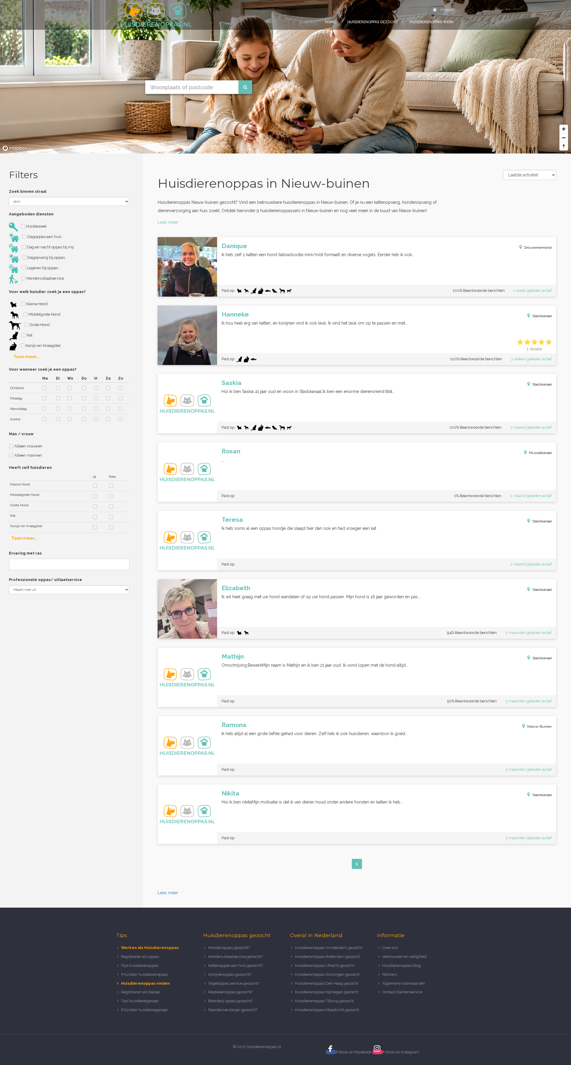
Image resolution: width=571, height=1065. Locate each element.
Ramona (234, 725)
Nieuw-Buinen (539, 726)
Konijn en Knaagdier (43, 345)
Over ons (390, 947)
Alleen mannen (27, 455)
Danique (234, 246)
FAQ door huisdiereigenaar (144, 1010)
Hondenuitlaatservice (45, 278)
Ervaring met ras (25, 553)
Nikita (230, 793)
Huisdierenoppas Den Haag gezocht (326, 983)
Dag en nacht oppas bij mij (50, 247)
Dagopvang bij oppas (45, 257)
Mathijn (233, 656)
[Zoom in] (563, 129)
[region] (285, 77)
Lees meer (168, 222)
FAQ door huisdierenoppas (145, 974)
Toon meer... (26, 356)
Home (330, 22)
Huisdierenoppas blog (401, 965)
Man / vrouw (21, 434)
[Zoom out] (563, 137)
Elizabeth (236, 588)
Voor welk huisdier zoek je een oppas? (47, 291)
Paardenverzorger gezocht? (232, 1010)
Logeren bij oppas (42, 268)
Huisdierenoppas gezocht (372, 22)
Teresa (232, 519)
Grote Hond (39, 324)
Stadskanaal (542, 316)
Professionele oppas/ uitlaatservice (45, 579)
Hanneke (235, 314)
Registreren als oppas (140, 956)
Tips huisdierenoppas (140, 965)
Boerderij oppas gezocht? (230, 1001)
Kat (29, 335)
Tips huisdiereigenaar (140, 1001)
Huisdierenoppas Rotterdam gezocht (327, 956)
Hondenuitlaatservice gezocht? (235, 956)
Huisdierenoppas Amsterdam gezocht (328, 947)
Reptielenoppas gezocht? (230, 992)
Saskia (231, 382)
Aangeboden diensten (31, 214)
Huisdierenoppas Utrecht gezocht (324, 965)
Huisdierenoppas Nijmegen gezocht (326, 992)
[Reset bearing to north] (563, 146)
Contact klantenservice (402, 992)
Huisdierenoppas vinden (145, 983)
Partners (389, 974)
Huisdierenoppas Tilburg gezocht (324, 1001)
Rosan (231, 451)
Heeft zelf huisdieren (30, 467)
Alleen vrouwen (28, 446)
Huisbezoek (36, 226)
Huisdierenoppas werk (432, 22)
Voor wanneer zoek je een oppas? (42, 369)
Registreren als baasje (140, 992)
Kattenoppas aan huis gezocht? (235, 965)
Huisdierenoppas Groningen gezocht (327, 974)
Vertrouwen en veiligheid (404, 956)
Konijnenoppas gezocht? (229, 974)
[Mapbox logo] (15, 148)
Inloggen (447, 9)
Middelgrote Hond (44, 314)
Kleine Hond (36, 304)
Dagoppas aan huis (43, 236)
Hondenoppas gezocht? (229, 947)
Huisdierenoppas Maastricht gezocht (327, 1010)
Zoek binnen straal (27, 191)
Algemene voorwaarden (403, 983)
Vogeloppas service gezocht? (233, 983)
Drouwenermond (538, 247)
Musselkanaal (540, 453)
